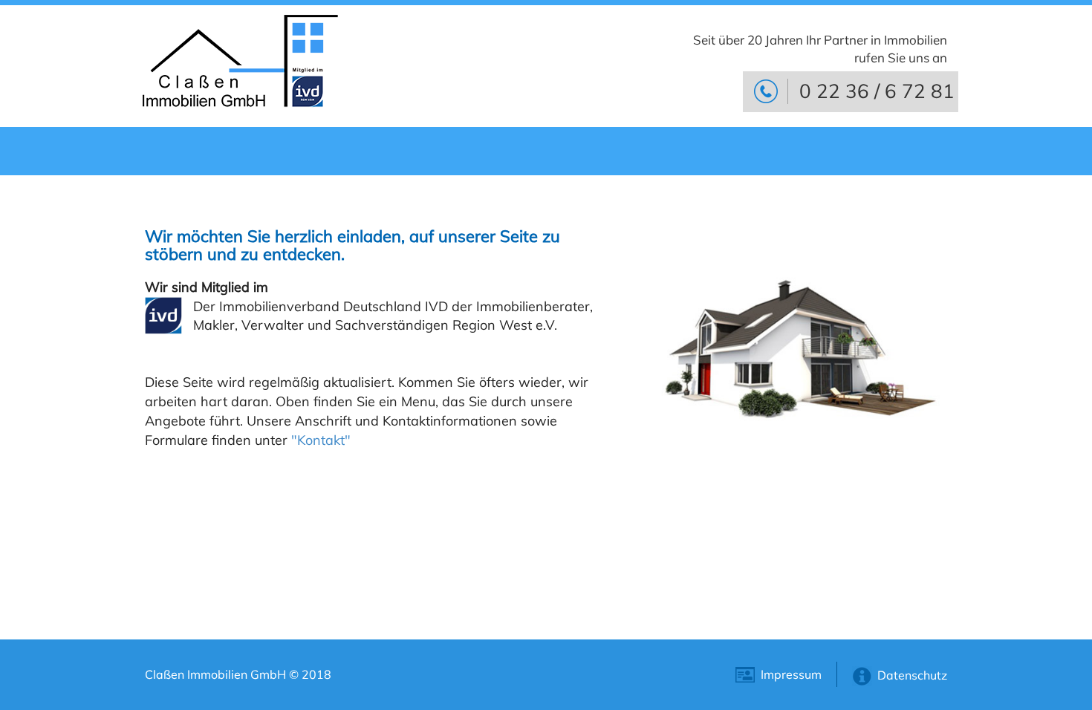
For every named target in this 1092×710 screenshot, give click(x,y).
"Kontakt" (321, 440)
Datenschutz (912, 675)
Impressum (791, 674)
